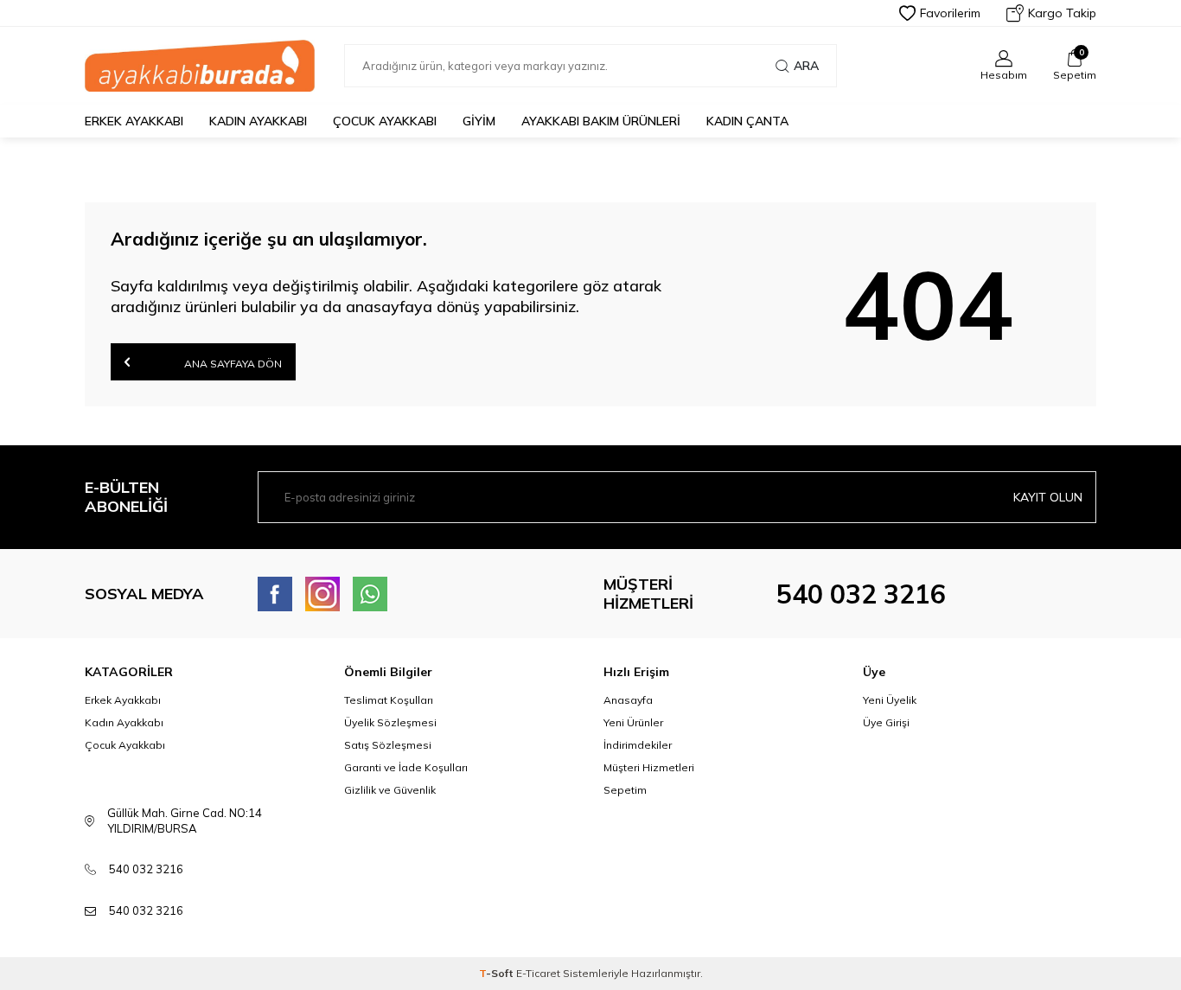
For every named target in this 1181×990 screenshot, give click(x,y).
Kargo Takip (1062, 13)
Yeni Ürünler (633, 722)
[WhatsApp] (370, 594)
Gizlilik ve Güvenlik (390, 789)
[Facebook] (275, 594)
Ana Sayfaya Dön (232, 363)
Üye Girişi (886, 722)
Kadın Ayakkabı (258, 121)
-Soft (497, 973)
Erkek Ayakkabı (134, 121)
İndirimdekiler (637, 744)
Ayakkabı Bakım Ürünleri (600, 121)
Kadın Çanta (747, 121)
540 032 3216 (861, 594)
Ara (806, 65)
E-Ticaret (538, 973)
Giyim (479, 121)
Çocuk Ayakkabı (385, 121)
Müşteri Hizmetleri (648, 767)
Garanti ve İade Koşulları (406, 767)
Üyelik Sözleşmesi (390, 722)
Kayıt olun (1047, 497)
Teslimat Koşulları (388, 699)
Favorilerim (950, 13)
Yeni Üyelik (889, 699)
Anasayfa (628, 699)
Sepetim (625, 789)
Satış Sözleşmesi (387, 744)
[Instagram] (322, 594)
